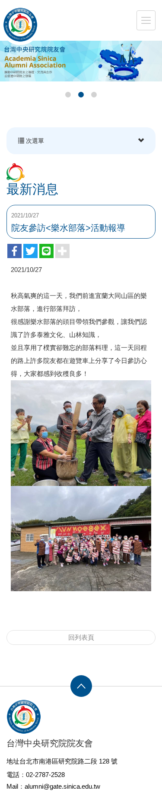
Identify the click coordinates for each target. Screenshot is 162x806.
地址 (12, 761)
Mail (12, 786)
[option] (81, 61)
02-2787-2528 (45, 774)
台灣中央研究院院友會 (20, 24)
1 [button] (68, 95)
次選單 (34, 140)
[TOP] (81, 686)
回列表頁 (81, 637)
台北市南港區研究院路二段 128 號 (68, 761)
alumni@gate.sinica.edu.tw (62, 786)
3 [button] (94, 95)
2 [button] (81, 95)
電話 (12, 774)
